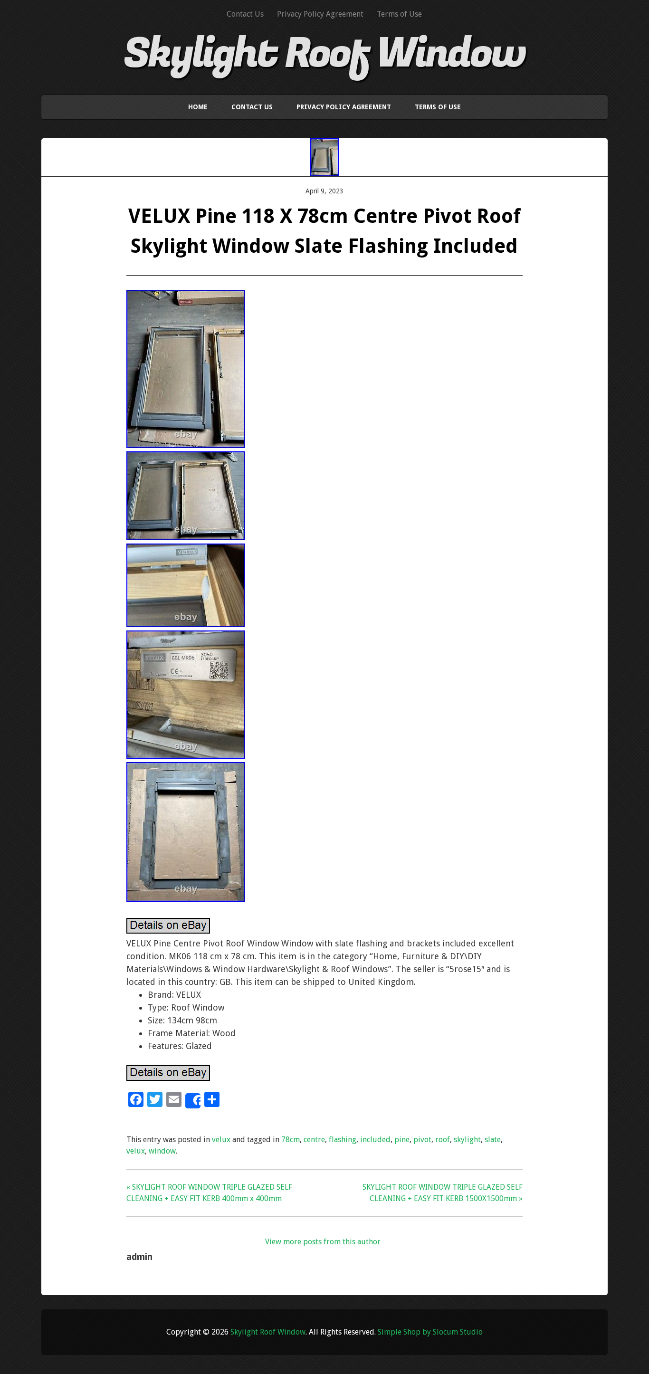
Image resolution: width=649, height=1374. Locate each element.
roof (442, 1139)
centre (314, 1139)
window (162, 1150)
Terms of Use (399, 14)
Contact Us (245, 14)
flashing (342, 1139)
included (375, 1139)
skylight (467, 1139)
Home (198, 107)
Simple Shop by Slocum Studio (430, 1331)
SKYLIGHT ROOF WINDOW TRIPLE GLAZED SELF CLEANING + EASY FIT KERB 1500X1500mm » (443, 1193)
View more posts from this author (323, 1241)
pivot (422, 1139)
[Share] (192, 1100)
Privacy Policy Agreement (320, 14)
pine (402, 1139)
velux (221, 1139)
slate (493, 1139)
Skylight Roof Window (324, 54)
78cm (290, 1139)
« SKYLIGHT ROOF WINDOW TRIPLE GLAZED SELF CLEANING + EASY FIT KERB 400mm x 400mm (209, 1193)
